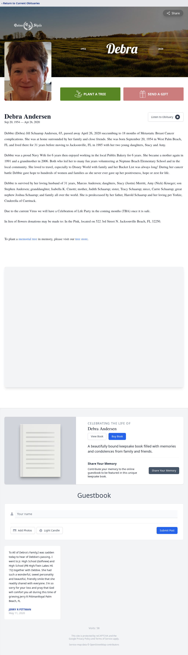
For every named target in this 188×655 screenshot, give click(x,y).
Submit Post (167, 530)
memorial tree (28, 239)
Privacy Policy (84, 638)
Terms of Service (104, 638)
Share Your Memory (164, 470)
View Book (97, 436)
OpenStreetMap (98, 644)
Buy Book (117, 436)
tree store (81, 239)
